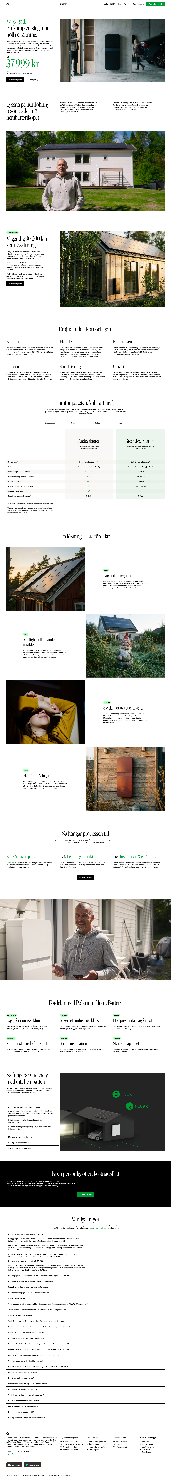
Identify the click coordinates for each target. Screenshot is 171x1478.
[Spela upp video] (85, 171)
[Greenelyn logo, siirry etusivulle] (7, 4)
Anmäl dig (10, 862)
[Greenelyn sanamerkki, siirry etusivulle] (63, 4)
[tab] (50, 423)
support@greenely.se (97, 1228)
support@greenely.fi (14, 1454)
